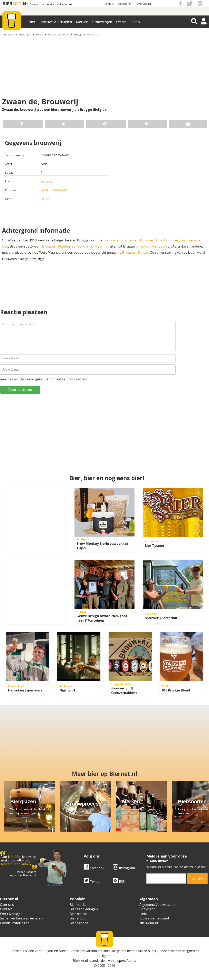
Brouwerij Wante (55, 246)
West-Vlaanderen (54, 190)
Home (7, 34)
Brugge (77, 34)
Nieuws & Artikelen (56, 21)
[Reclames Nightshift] (78, 656)
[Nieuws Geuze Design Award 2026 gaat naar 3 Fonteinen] (104, 584)
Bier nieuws (79, 914)
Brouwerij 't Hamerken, (121, 240)
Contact (108, 4)
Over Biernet (143, 4)
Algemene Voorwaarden (157, 904)
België (45, 199)
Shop (136, 21)
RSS (121, 881)
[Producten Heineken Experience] (27, 656)
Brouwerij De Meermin (90, 246)
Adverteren (124, 4)
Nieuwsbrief (148, 923)
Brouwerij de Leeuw (151, 246)
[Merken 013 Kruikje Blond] (181, 656)
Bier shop (77, 918)
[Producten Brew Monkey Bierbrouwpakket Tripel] (104, 512)
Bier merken (79, 904)
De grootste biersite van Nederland (51, 4)
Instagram (126, 868)
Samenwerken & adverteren (21, 918)
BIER (7, 4)
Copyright (147, 909)
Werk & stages (11, 914)
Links (143, 914)
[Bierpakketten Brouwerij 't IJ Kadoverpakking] (130, 656)
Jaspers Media (125, 960)
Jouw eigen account (154, 918)
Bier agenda (79, 923)
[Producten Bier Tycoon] (173, 512)
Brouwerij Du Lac (135, 252)
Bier (32, 21)
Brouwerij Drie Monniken (159, 240)
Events (121, 21)
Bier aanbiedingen (84, 909)
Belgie (39, 34)
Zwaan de (93, 34)
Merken (82, 21)
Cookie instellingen (14, 923)
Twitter (95, 881)
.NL (25, 4)
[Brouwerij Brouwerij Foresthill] (173, 584)
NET (16, 4)
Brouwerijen (102, 21)
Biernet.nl (80, 960)
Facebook (96, 868)
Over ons (7, 904)
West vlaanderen (58, 34)
